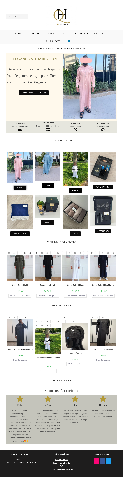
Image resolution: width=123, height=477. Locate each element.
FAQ (61, 466)
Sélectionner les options (20, 296)
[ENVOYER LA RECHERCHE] (25, 16)
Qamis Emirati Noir (47, 285)
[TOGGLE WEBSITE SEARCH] (76, 40)
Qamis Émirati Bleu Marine (103, 285)
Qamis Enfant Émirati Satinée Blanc (48, 358)
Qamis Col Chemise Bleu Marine (20, 349)
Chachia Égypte (75, 353)
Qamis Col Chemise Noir (103, 349)
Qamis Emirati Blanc (75, 285)
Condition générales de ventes (61, 469)
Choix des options (20, 360)
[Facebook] (102, 461)
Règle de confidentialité (61, 463)
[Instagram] (96, 461)
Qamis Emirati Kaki (20, 285)
